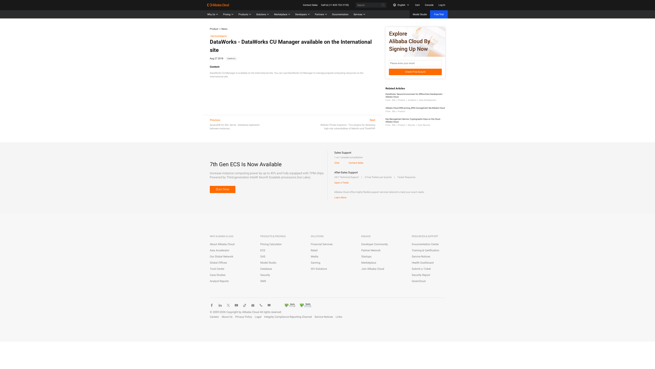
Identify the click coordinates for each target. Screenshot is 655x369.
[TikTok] (245, 305)
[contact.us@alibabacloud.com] (253, 305)
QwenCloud (419, 281)
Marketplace (280, 14)
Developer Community (374, 244)
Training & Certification (425, 250)
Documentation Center (425, 244)
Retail (314, 250)
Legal (258, 316)
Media (314, 256)
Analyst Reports (219, 281)
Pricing (226, 14)
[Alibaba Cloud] (218, 5)
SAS (262, 256)
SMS (263, 281)
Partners (319, 14)
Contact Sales (310, 5)
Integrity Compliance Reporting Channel (288, 316)
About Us (227, 316)
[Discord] (269, 305)
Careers (214, 316)
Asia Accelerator (219, 250)
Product (214, 29)
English (401, 5)
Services (358, 14)
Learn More (340, 197)
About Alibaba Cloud (222, 244)
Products (243, 14)
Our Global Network (221, 256)
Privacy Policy (243, 316)
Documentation (340, 14)
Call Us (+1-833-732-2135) (335, 5)
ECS (262, 250)
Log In (442, 5)
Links (339, 316)
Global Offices (218, 262)
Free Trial (439, 14)
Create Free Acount (415, 71)
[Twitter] (228, 305)
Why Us (211, 14)
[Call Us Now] (261, 305)
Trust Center (217, 268)
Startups (366, 256)
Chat (336, 162)
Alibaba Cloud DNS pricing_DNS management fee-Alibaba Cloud (415, 108)
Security (411, 125)
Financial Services (322, 244)
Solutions (261, 14)
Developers (301, 14)
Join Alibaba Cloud (372, 268)
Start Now (222, 189)
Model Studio (268, 262)
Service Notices (421, 256)
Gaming (315, 262)
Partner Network (371, 250)
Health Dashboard (423, 262)
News (224, 29)
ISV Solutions (319, 268)
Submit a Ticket (421, 268)
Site (393, 100)
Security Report (421, 275)
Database (266, 268)
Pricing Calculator (271, 244)
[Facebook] (212, 305)
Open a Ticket (341, 182)
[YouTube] (236, 305)
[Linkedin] (220, 305)
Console (429, 5)
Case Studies (217, 275)
